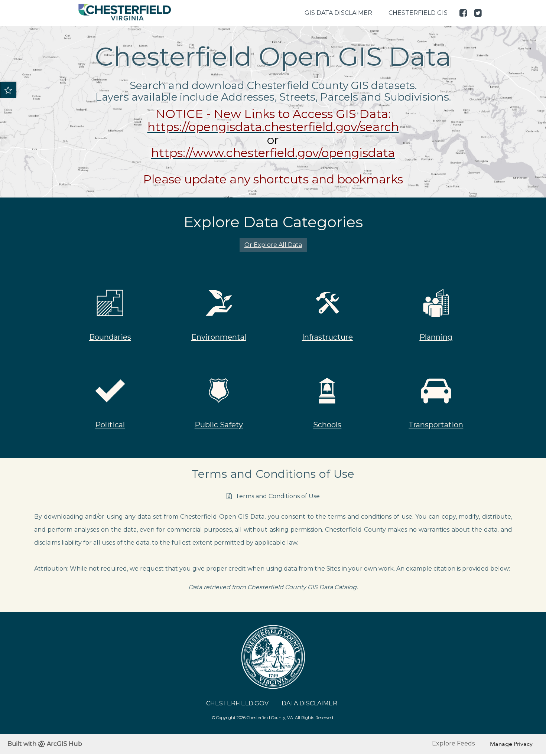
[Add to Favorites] (8, 90)
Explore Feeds (453, 743)
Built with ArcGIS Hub (44, 743)
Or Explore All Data (273, 244)
